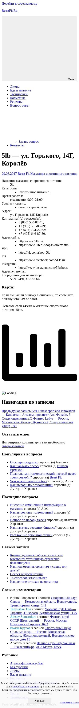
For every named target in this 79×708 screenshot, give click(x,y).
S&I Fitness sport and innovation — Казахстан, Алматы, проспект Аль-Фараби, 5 (38, 412)
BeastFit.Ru (9, 10)
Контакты (17, 145)
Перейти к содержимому (19, 3)
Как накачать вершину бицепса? (33, 527)
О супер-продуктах (24, 462)
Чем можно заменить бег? (28, 481)
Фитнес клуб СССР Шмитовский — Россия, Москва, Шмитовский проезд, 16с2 (39, 620)
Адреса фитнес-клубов (26, 663)
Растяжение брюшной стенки (31, 535)
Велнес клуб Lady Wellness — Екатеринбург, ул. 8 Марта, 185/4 (42, 645)
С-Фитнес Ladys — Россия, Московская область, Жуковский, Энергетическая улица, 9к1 (37, 422)
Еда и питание (20, 90)
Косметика (17, 98)
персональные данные (26, 686)
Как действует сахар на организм (34, 581)
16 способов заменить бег (28, 578)
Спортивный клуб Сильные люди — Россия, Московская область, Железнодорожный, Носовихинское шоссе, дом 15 (42, 633)
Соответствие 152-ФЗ (69, 702)
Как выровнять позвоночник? (31, 485)
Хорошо (39, 700)
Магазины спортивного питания (53, 173)
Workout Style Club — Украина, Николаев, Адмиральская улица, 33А (43, 611)
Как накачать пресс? (24, 466)
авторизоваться (13, 446)
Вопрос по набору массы (28, 520)
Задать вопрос (29, 141)
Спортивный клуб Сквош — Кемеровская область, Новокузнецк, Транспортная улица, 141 (43, 601)
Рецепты (16, 101)
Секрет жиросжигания (26, 574)
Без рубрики (19, 667)
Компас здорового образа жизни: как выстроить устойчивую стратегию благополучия (36, 559)
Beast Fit (23, 173)
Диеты (15, 86)
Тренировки (19, 94)
